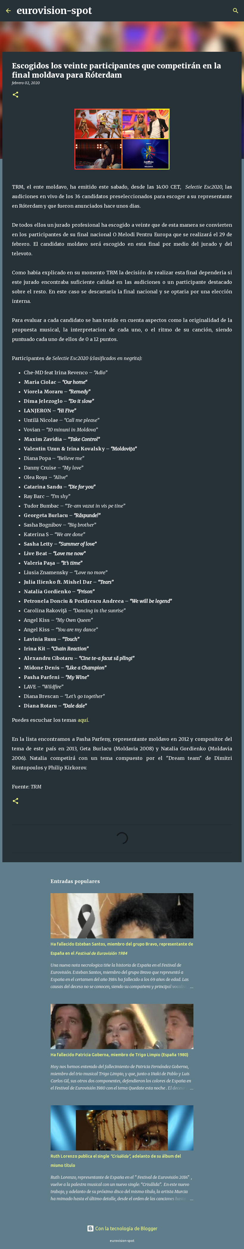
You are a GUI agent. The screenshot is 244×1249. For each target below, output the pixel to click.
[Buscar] (100, 11)
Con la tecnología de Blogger (125, 1228)
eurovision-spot (54, 11)
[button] (15, 95)
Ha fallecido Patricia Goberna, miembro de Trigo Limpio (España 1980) (119, 1054)
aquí (83, 720)
